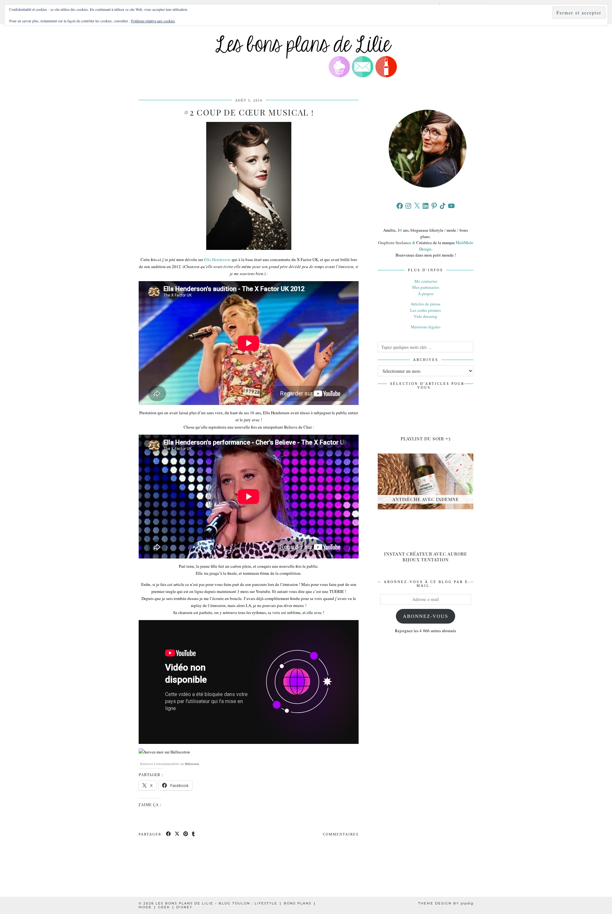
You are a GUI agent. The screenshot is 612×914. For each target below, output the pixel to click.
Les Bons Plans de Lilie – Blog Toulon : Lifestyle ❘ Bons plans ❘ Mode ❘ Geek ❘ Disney (227, 905)
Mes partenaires (425, 287)
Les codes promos (425, 310)
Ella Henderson (217, 259)
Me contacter (425, 281)
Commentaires (341, 834)
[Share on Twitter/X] (177, 834)
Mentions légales (426, 327)
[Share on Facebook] (168, 834)
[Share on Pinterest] (186, 834)
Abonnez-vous (425, 616)
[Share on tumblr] (193, 834)
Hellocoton (192, 763)
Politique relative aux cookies (153, 20)
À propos (425, 293)
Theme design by (445, 903)
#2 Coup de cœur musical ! (249, 112)
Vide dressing (425, 316)
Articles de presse (426, 304)
